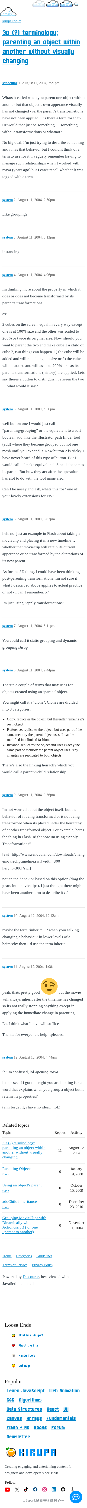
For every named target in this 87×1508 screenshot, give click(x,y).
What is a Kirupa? (31, 1335)
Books (40, 1427)
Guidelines (44, 1256)
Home (7, 1256)
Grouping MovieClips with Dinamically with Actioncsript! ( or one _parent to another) (24, 1225)
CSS (10, 1400)
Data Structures (24, 1409)
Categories (24, 1256)
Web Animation (64, 1391)
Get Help (24, 1366)
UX (65, 1409)
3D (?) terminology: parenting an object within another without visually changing (23, 1150)
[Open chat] (76, 1497)
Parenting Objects (17, 1168)
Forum (58, 1427)
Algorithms (30, 1400)
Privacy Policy (42, 1265)
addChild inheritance (19, 1201)
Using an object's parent (22, 1185)
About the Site (28, 1345)
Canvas (14, 1418)
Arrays (34, 1418)
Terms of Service (15, 1265)
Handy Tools (27, 1356)
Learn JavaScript (25, 1391)
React (53, 1409)
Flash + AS (17, 1427)
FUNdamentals (61, 1418)
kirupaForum (11, 21)
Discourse (31, 1277)
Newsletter (18, 1437)
